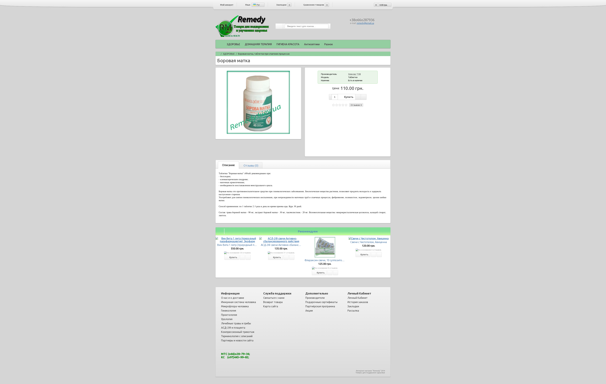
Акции (309, 310)
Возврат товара (273, 302)
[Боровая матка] (258, 133)
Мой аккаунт (226, 5)
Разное (328, 44)
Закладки (353, 306)
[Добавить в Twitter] (319, 356)
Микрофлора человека (235, 306)
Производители (315, 297)
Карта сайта (270, 306)
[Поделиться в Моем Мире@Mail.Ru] (300, 356)
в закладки (358, 97)
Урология (226, 319)
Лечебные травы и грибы (236, 323)
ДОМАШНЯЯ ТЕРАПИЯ (258, 44)
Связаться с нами (273, 297)
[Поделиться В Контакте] (324, 356)
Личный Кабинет (358, 297)
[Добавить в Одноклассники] (310, 356)
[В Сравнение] (248, 257)
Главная (218, 53)
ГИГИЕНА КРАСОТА (287, 44)
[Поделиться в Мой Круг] (305, 356)
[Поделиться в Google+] (295, 356)
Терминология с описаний (236, 336)
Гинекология (228, 310)
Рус (258, 5)
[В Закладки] (242, 257)
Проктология (229, 314)
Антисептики (312, 44)
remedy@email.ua (365, 23)
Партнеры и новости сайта (237, 340)
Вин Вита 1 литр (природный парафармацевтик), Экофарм (252, 244)
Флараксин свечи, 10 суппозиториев (326, 260)
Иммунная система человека (238, 302)
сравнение (363, 97)
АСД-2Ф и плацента (233, 327)
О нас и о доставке (232, 297)
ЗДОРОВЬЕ (233, 44)
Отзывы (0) (251, 165)
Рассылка (353, 310)
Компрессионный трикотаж (237, 331)
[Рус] (254, 5)
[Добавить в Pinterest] (314, 356)
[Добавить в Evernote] (286, 356)
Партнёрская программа (320, 306)
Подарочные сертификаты (321, 302)
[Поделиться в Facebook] (291, 356)
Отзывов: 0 (356, 105)
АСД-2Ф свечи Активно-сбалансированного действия (292, 244)
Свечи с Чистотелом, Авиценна (368, 242)
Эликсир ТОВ (354, 74)
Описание (228, 165)
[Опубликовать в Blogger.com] (281, 356)
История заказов (358, 302)
